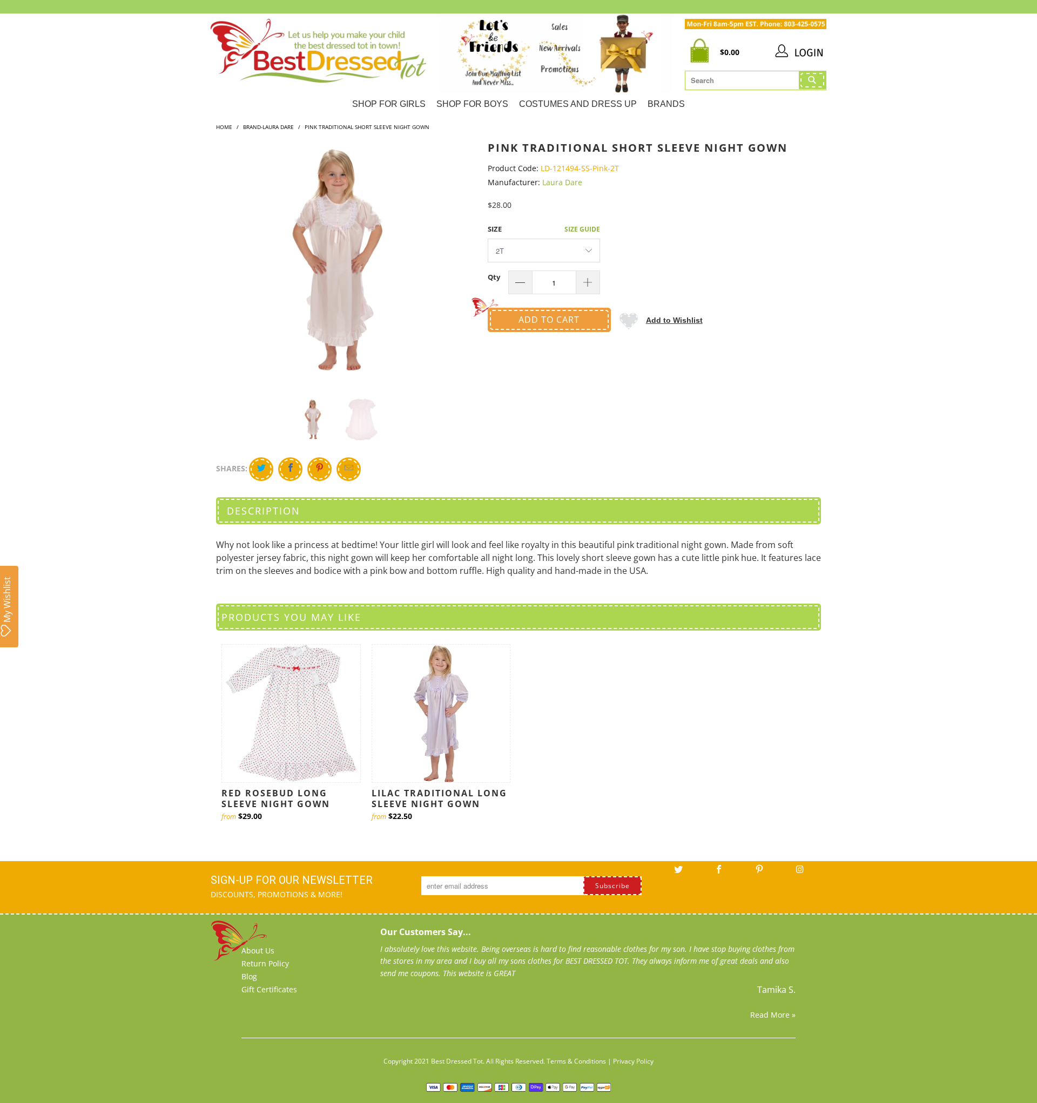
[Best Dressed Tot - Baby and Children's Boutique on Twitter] (678, 873)
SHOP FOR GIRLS (389, 104)
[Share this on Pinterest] (319, 469)
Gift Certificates (269, 989)
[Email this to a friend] (348, 469)
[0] (702, 53)
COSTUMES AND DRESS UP (578, 104)
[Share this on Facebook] (290, 469)
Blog (249, 976)
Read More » (773, 1015)
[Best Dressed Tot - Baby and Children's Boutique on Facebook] (719, 873)
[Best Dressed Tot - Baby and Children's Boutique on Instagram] (800, 873)
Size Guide (582, 229)
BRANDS (666, 104)
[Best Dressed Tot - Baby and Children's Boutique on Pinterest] (759, 873)
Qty (494, 277)
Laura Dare (562, 182)
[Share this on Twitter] (261, 469)
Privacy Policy (633, 1061)
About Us (257, 950)
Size (495, 229)
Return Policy (265, 963)
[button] (661, 320)
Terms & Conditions (576, 1061)
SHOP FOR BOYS (472, 104)
